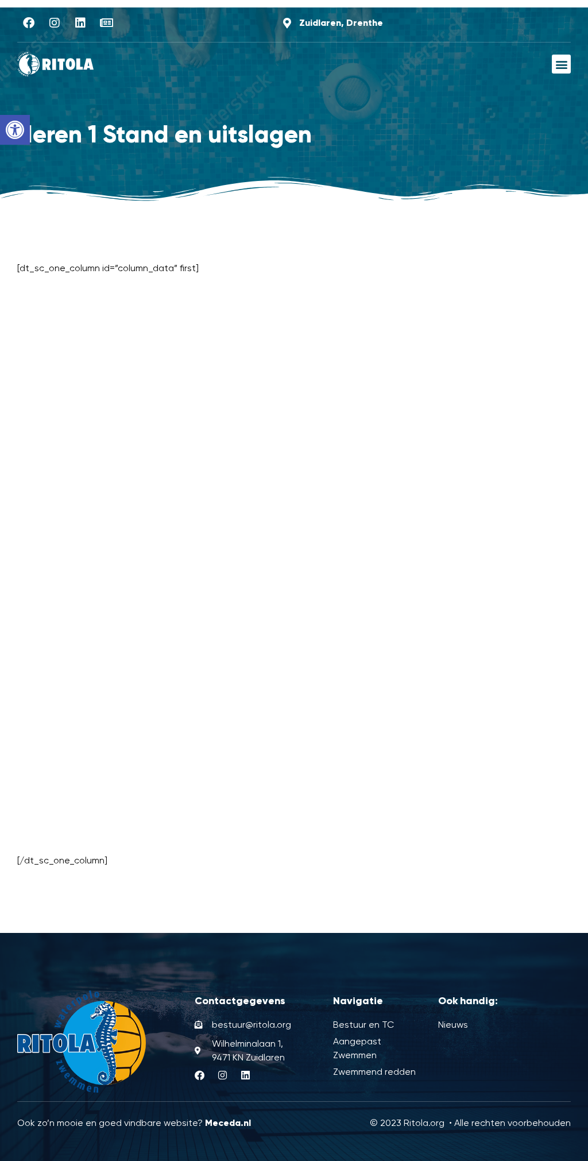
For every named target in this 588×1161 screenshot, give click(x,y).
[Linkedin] (80, 22)
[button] (15, 130)
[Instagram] (54, 22)
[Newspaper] (106, 22)
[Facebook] (28, 22)
